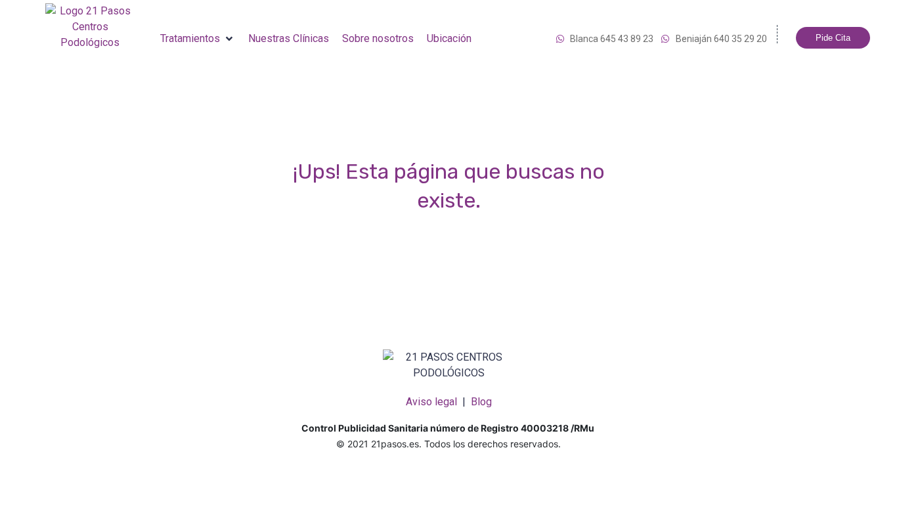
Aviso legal (431, 401)
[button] (198, 39)
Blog (481, 401)
